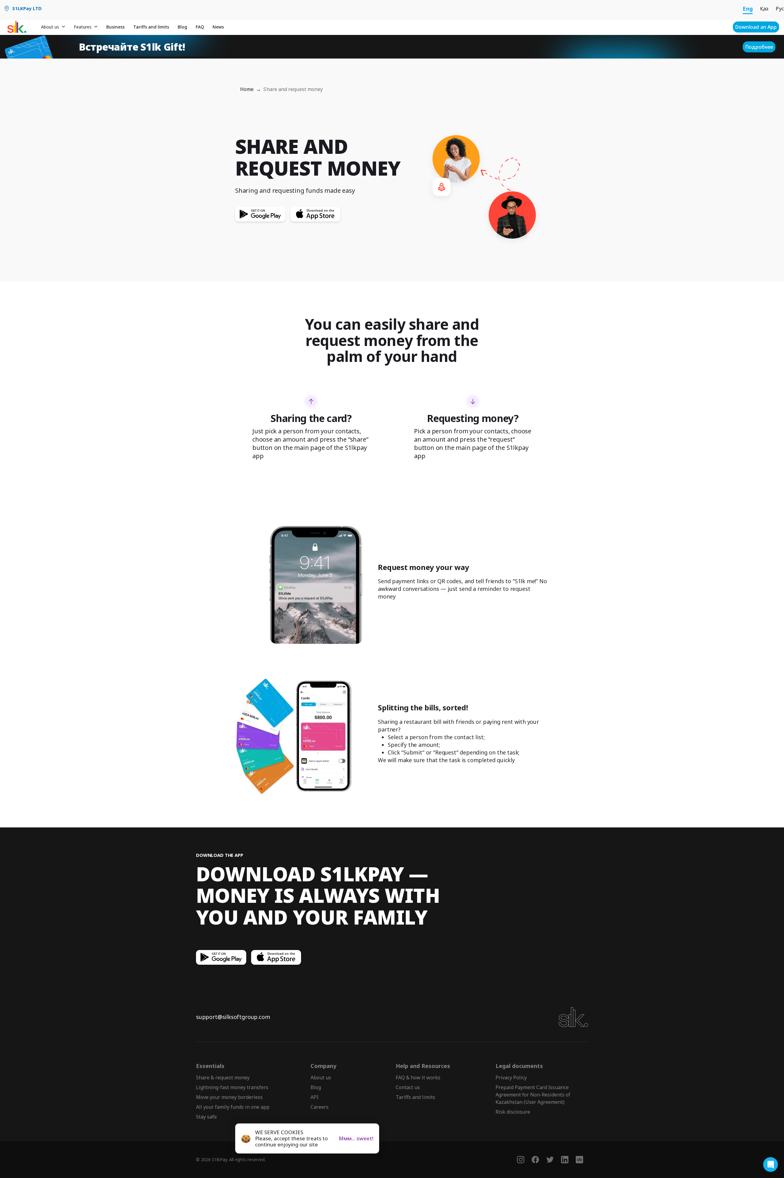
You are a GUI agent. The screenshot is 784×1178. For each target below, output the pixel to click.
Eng (748, 8)
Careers (320, 1107)
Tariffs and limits (151, 27)
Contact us (408, 1087)
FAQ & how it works (418, 1077)
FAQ (200, 27)
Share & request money (223, 1077)
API (314, 1097)
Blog (182, 27)
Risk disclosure (513, 1111)
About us (321, 1077)
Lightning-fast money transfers (232, 1087)
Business (115, 27)
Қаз (764, 8)
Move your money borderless (229, 1097)
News (218, 27)
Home (247, 89)
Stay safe (206, 1116)
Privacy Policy (511, 1077)
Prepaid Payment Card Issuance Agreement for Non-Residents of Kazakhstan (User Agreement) (533, 1094)
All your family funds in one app (233, 1107)
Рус (780, 8)
